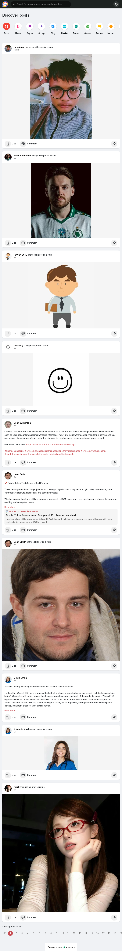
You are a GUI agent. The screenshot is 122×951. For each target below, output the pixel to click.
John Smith (20, 474)
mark (16, 787)
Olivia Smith (20, 677)
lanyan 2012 (20, 254)
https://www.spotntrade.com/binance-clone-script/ (51, 444)
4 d (15, 348)
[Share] (114, 144)
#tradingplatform (36, 454)
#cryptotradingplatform (15, 454)
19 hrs (16, 50)
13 (80, 933)
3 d (15, 158)
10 (62, 933)
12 (74, 933)
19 (115, 933)
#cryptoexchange (71, 451)
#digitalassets (67, 454)
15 (91, 933)
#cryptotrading (52, 454)
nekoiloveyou (21, 47)
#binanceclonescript (14, 451)
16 (97, 933)
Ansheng (18, 345)
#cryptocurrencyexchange (94, 451)
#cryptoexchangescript (36, 451)
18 (109, 933)
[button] (41, 4)
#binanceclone (55, 451)
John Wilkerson (22, 423)
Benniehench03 (22, 155)
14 (86, 933)
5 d (15, 426)
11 (68, 933)
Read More (9, 507)
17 (103, 933)
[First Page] (4, 933)
